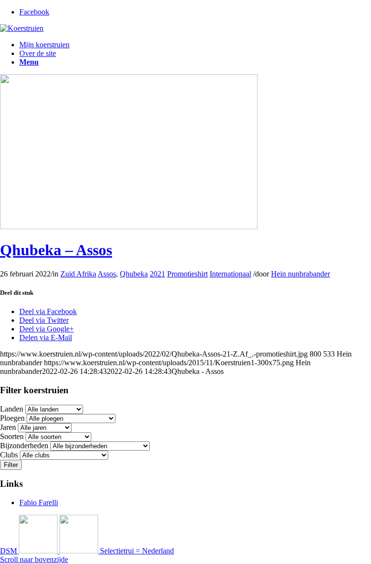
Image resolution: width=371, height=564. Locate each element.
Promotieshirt (187, 274)
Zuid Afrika (78, 274)
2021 (157, 274)
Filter (11, 464)
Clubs (9, 455)
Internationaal (230, 274)
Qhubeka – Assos (56, 250)
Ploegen (12, 418)
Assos (107, 274)
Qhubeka (134, 274)
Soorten (12, 436)
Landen (11, 409)
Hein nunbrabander (300, 274)
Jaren (8, 427)
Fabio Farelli (38, 502)
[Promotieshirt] (128, 226)
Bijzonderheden (24, 445)
